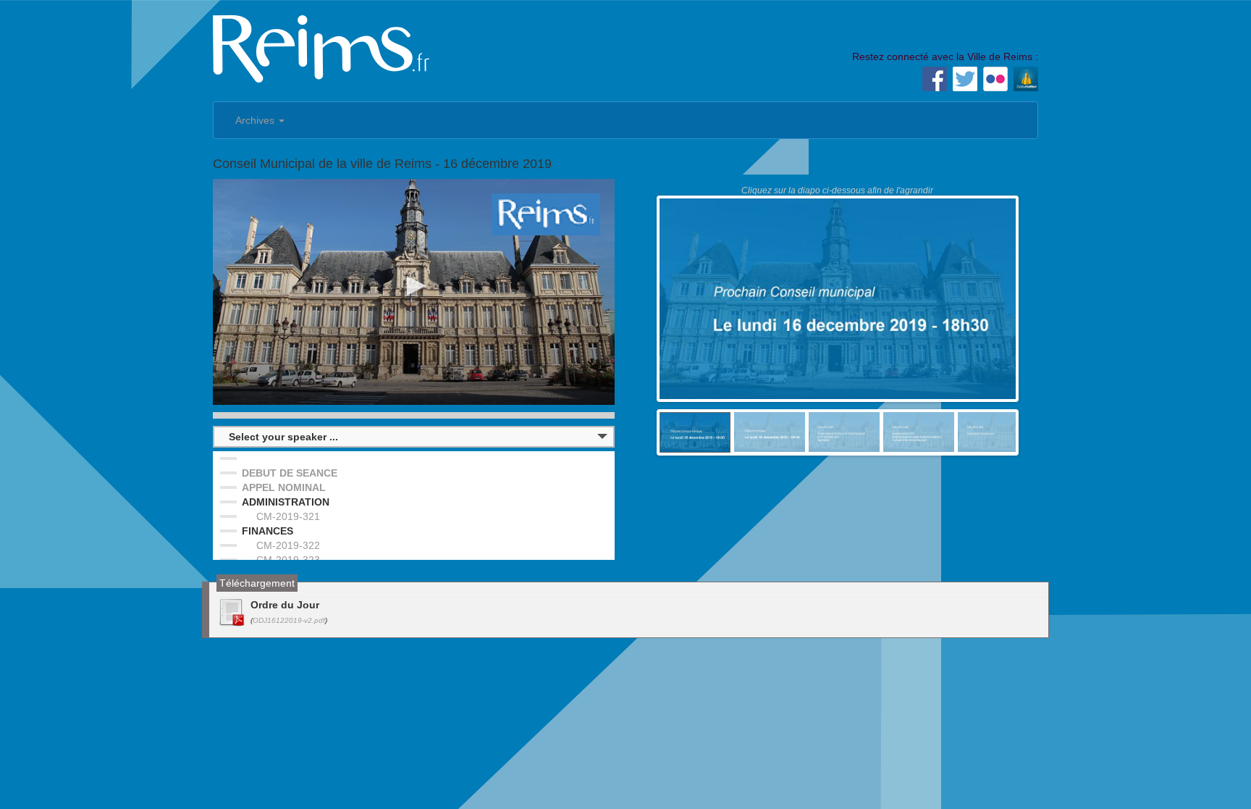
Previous (637, 432)
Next (1037, 432)
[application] (414, 292)
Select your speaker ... (283, 437)
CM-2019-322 (288, 545)
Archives (256, 120)
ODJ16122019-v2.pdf (289, 620)
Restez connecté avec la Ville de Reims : (945, 56)
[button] (414, 286)
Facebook (934, 79)
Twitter (965, 79)
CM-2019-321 (288, 516)
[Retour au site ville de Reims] (321, 47)
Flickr (995, 79)
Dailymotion (1026, 79)
